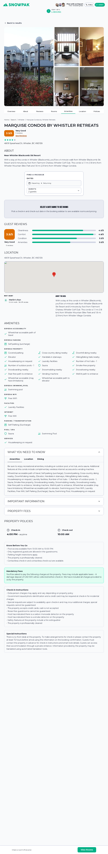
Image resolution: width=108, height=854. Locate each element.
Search (13, 120)
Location (82, 111)
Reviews (39, 111)
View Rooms (87, 850)
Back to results (14, 23)
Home (6, 120)
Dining (40, 459)
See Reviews (21, 136)
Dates (30, 178)
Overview (11, 111)
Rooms (54, 111)
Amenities (68, 111)
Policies (97, 111)
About (25, 111)
